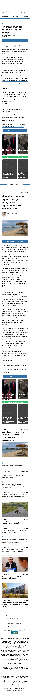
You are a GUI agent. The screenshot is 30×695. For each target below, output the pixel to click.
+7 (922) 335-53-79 (19, 647)
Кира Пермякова (12, 213)
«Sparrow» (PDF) (15, 684)
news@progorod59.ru (19, 646)
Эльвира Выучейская (8, 35)
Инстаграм (6, 111)
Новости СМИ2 (6, 154)
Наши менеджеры (14, 623)
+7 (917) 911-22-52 (14, 618)
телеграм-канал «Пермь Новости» (13, 355)
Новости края (7, 600)
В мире (5, 192)
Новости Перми (7, 23)
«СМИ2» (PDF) (23, 682)
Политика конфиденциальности (14, 692)
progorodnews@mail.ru (14, 621)
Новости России (7, 471)
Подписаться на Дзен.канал (15, 40)
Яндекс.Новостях (18, 117)
